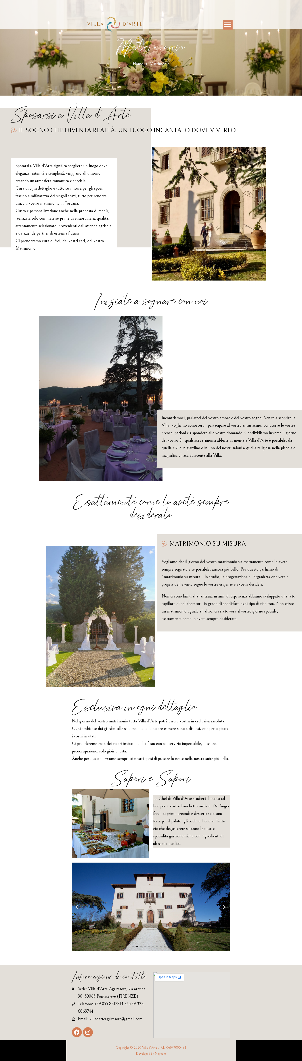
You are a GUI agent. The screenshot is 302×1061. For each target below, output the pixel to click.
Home (138, 63)
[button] (133, 946)
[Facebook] (77, 1032)
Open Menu (228, 25)
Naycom (160, 1053)
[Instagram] (88, 1032)
